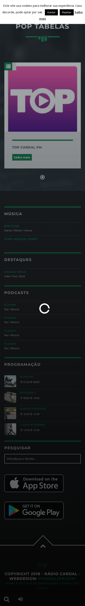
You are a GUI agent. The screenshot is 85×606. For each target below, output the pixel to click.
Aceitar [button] (51, 12)
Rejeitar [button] (66, 12)
